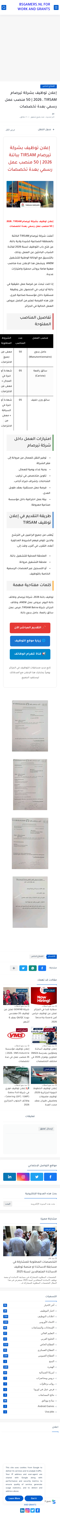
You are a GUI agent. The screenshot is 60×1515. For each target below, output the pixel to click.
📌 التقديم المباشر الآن (30, 627)
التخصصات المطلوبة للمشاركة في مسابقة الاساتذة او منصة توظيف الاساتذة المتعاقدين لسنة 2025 (35, 1267)
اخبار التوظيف (29, 1310)
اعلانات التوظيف (29, 1316)
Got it (33, 1498)
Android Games (29, 1406)
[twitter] (36, 1177)
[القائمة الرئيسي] (56, 7)
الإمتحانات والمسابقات (29, 1327)
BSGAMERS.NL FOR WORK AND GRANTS (34, 7)
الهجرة (29, 1366)
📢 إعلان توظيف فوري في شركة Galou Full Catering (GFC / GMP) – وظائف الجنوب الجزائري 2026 (16, 1096)
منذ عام (51, 1258)
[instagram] (23, 1177)
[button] (42, 968)
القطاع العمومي (29, 1355)
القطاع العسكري (29, 1350)
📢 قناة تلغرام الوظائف (30, 654)
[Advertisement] (30, 48)
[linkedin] (9, 1177)
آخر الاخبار (29, 1305)
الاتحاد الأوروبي (29, 1322)
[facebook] (50, 1177)
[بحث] (3, 7)
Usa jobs (29, 1411)
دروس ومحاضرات (29, 1378)
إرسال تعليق (46, 1129)
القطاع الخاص (48, 86)
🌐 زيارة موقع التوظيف (30, 641)
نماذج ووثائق (29, 1400)
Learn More (14, 1498)
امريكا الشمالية (29, 1372)
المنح (29, 1361)
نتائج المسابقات (29, 1395)
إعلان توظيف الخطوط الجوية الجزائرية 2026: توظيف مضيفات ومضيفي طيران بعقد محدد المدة (45, 1096)
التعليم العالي (29, 1333)
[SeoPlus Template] (54, 1501)
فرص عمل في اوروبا (29, 1389)
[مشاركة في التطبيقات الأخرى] (14, 968)
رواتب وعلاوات (29, 1383)
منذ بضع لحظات (48, 1006)
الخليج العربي (29, 1338)
